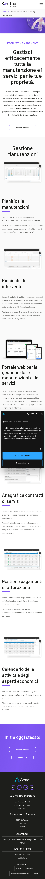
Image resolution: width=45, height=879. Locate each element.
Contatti (35, 873)
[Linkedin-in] (13, 787)
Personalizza (21, 463)
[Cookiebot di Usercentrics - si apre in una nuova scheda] (28, 414)
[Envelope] (32, 787)
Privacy (18, 868)
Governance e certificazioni (20, 873)
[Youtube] (25, 787)
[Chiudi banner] (41, 414)
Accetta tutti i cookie (22, 455)
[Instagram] (19, 787)
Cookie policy (29, 868)
